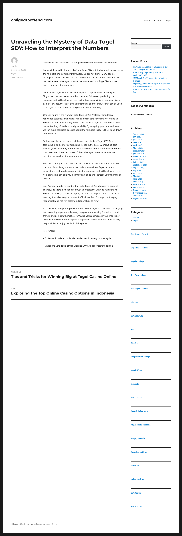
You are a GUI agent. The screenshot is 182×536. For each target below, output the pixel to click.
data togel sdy (17, 77)
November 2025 (140, 159)
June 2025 (137, 173)
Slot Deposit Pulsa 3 (139, 234)
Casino (157, 20)
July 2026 (137, 137)
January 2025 (138, 187)
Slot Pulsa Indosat (138, 275)
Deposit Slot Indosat (139, 248)
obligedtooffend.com (31, 20)
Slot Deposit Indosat (139, 288)
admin (14, 66)
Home (147, 20)
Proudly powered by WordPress (44, 524)
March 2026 (138, 148)
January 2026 (138, 154)
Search (134, 43)
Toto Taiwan (136, 397)
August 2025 (138, 168)
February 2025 (139, 184)
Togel (168, 20)
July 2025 (137, 170)
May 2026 (137, 142)
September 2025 (140, 165)
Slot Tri (134, 329)
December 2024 (139, 190)
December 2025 (139, 156)
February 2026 (139, 151)
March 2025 (138, 182)
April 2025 (137, 179)
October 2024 (138, 196)
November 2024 (140, 193)
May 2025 (137, 176)
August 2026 (138, 134)
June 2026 (137, 140)
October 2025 (138, 162)
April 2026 (137, 145)
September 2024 (140, 198)
